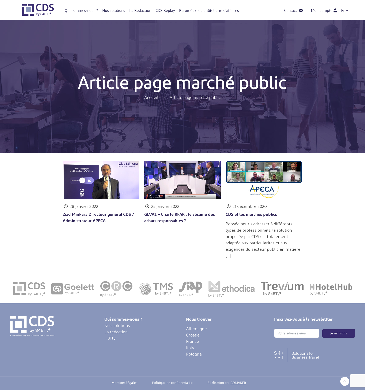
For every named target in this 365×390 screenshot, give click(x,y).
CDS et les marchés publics (251, 214)
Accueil (151, 97)
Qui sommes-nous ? (123, 319)
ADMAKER (238, 383)
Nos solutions (117, 325)
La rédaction (116, 331)
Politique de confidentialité (172, 383)
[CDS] (38, 14)
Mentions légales (124, 383)
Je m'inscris (338, 333)
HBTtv (110, 338)
